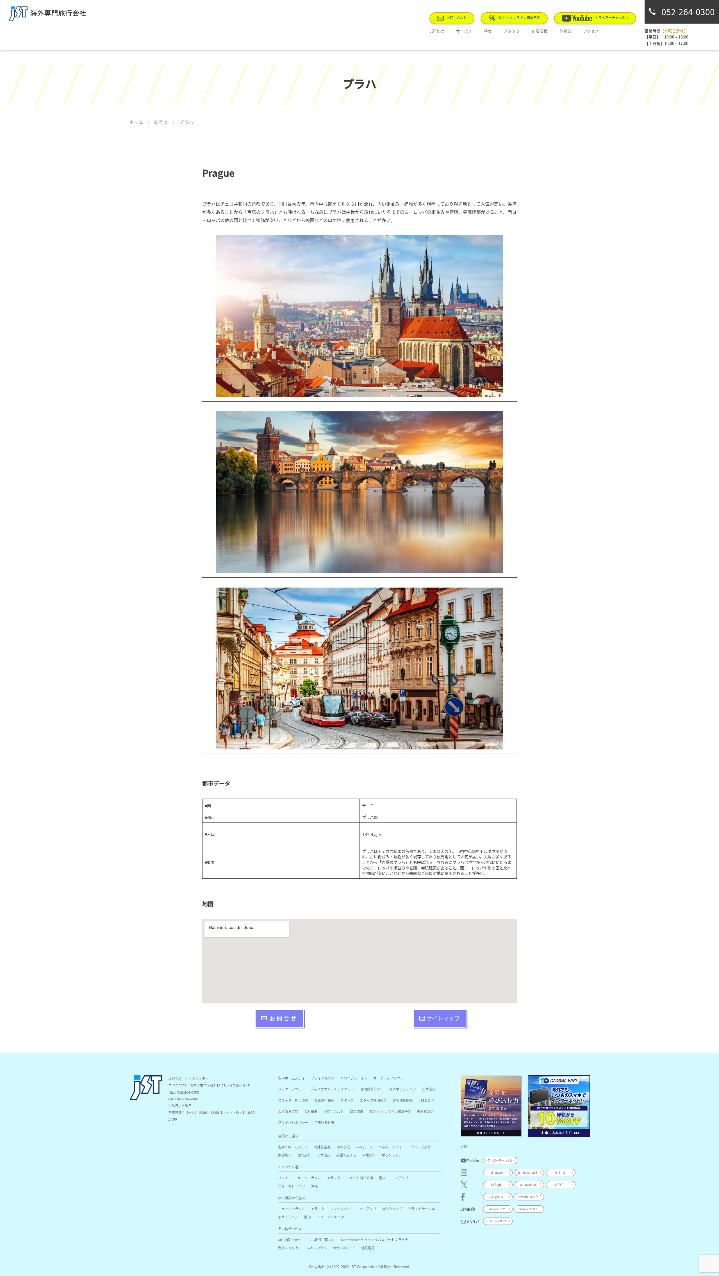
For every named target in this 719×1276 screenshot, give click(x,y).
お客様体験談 (403, 1100)
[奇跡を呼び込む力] (491, 1106)
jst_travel (496, 1172)
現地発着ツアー (371, 1089)
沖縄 (314, 1186)
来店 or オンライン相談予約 (519, 17)
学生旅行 (369, 1155)
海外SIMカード (344, 1247)
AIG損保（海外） (291, 1239)
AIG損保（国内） (322, 1239)
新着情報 (539, 31)
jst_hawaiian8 (527, 1172)
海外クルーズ (392, 1208)
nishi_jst (559, 1172)
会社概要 (311, 1111)
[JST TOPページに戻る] (145, 1098)
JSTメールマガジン (496, 1221)
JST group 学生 (496, 1209)
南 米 (307, 1216)
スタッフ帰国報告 (373, 1100)
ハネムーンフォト (391, 1146)
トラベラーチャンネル (612, 17)
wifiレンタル (317, 1247)
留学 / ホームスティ (293, 1146)
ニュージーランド (307, 1177)
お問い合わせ (457, 17)
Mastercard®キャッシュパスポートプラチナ (374, 1239)
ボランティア (392, 1155)
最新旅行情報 (324, 1100)
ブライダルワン (323, 1078)
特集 (488, 31)
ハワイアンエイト (353, 1078)
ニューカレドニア (291, 1186)
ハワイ (283, 1177)
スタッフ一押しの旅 (293, 1100)
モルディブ (400, 1177)
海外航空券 (322, 1146)
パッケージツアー (291, 1089)
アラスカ (333, 1177)
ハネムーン (364, 1146)
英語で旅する (346, 1155)
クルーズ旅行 (421, 1146)
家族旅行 (285, 1155)
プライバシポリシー (293, 1122)
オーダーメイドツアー (390, 1078)
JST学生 (559, 1184)
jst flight (496, 1184)
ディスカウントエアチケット (332, 1089)
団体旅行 (428, 1089)
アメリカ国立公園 (359, 1177)
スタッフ (512, 31)
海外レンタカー (290, 1247)
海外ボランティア (402, 1089)
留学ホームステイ (291, 1078)
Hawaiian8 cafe (528, 1197)
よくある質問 (288, 1111)
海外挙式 (343, 1146)
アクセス (591, 31)
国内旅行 (304, 1155)
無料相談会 (425, 1111)
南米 (382, 1177)
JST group (496, 1197)
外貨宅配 (368, 1247)
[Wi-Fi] (559, 1106)
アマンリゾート (342, 1208)
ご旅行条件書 (324, 1122)
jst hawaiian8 (528, 1184)
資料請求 (356, 1111)
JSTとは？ (426, 1100)
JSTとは (436, 31)
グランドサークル (421, 1208)
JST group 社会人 (528, 1209)
